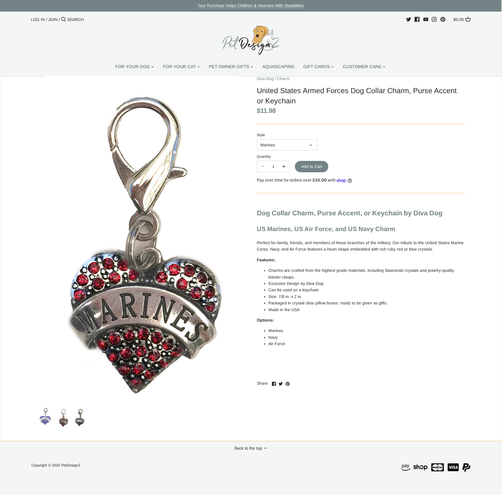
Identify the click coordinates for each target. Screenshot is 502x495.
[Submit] (63, 19)
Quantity (264, 157)
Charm (283, 78)
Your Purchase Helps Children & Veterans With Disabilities (251, 5)
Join (53, 19)
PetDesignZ (70, 465)
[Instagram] (434, 19)
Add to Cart (311, 166)
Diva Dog (265, 78)
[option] (45, 417)
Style (261, 135)
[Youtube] (425, 19)
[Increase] (283, 166)
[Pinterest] (442, 19)
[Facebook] (417, 19)
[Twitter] (408, 19)
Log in (38, 19)
